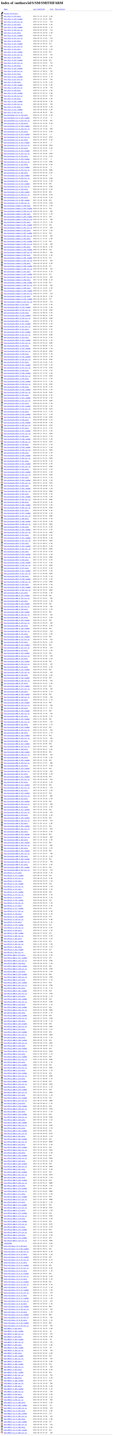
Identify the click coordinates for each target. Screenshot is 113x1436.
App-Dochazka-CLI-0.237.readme (17, 184)
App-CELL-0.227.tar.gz (13, 79)
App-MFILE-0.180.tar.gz (13, 936)
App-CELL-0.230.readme (13, 101)
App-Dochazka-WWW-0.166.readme (17, 859)
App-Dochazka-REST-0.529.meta (16, 378)
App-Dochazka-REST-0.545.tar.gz (17, 499)
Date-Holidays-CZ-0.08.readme (16, 1249)
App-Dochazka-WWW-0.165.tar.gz (17, 853)
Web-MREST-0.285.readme (13, 1356)
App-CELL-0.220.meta (12, 24)
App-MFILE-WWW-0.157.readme (15, 1098)
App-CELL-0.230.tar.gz (13, 104)
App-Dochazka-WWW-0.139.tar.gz (17, 705)
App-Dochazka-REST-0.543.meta (16, 477)
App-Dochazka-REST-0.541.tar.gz (17, 466)
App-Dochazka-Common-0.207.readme (18, 274)
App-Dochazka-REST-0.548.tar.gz (17, 524)
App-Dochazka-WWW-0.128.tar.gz (17, 615)
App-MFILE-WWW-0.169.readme (15, 1180)
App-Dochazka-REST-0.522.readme (17, 332)
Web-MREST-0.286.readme (13, 1364)
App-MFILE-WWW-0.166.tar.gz (15, 1166)
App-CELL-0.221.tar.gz (13, 38)
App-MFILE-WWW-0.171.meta (14, 1194)
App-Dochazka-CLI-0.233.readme (17, 151)
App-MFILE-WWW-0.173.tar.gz (15, 1216)
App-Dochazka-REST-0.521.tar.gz (17, 326)
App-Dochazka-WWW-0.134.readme (17, 661)
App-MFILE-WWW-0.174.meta (14, 1218)
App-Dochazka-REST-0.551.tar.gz (17, 540)
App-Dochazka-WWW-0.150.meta (16, 766)
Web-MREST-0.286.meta (13, 1361)
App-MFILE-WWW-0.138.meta (14, 963)
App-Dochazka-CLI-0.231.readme (17, 134)
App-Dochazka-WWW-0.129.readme (17, 620)
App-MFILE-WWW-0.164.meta (14, 1153)
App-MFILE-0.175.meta (13, 889)
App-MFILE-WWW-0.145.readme (15, 1015)
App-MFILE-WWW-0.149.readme (15, 1048)
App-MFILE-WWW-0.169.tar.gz (15, 1183)
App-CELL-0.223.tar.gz (13, 55)
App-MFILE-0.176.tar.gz (13, 903)
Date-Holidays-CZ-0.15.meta (15, 1287)
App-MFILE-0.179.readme (13, 925)
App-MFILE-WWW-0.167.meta (14, 1169)
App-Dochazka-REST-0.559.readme (17, 587)
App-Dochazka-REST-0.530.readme (17, 389)
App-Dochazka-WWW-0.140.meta (16, 708)
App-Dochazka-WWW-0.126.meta (16, 601)
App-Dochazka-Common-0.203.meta (17, 238)
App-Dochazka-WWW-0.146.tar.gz (17, 738)
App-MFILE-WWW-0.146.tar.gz (15, 1026)
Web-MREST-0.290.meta (13, 1394)
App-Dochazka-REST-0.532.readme (17, 406)
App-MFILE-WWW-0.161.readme (15, 1131)
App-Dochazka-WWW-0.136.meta (16, 675)
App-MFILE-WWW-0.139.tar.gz (15, 977)
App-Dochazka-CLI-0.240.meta (16, 197)
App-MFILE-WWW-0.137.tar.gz (15, 960)
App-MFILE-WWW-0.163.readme (15, 1147)
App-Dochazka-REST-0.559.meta (16, 584)
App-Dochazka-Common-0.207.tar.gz (18, 277)
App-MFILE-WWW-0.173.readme (15, 1213)
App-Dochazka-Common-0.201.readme (18, 225)
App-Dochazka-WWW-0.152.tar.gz (17, 787)
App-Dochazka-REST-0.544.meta (16, 486)
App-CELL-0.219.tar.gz (13, 22)
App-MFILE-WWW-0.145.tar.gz (15, 1018)
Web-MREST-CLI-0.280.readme (15, 1405)
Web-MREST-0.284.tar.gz (13, 1350)
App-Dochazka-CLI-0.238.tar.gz (17, 195)
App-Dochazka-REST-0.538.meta (16, 436)
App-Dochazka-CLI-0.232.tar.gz (17, 145)
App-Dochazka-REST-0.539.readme (17, 447)
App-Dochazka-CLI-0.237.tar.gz (17, 186)
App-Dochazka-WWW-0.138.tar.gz (17, 697)
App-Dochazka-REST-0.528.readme (17, 373)
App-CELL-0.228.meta (12, 82)
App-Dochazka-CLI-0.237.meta (16, 181)
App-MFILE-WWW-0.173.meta (14, 1210)
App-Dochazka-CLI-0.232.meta (16, 140)
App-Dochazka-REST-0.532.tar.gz (17, 409)
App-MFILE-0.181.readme (13, 941)
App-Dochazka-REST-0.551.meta (16, 535)
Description (60, 9)
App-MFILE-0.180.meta (13, 930)
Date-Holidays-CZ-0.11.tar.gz (16, 1268)
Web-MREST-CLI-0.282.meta (14, 1411)
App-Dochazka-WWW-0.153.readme (17, 793)
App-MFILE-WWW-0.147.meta (14, 1029)
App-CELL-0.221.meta (12, 33)
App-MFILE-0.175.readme (13, 892)
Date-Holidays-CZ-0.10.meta (15, 1254)
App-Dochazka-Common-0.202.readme (18, 233)
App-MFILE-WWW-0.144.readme (15, 1007)
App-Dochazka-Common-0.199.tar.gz (18, 211)
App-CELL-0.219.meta (12, 16)
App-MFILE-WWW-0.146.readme (15, 1024)
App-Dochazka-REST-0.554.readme (17, 546)
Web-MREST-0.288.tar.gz (13, 1383)
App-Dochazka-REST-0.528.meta (16, 370)
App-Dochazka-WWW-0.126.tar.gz (17, 606)
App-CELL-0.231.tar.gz (13, 112)
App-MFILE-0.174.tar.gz (13, 886)
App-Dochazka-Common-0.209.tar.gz (18, 293)
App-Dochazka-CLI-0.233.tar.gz (17, 153)
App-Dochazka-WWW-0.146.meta (16, 733)
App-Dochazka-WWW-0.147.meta (16, 741)
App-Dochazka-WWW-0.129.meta (16, 617)
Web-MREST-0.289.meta (13, 1386)
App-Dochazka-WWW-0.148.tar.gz (17, 755)
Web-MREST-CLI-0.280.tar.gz (15, 1408)
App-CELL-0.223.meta (12, 49)
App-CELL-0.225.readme (13, 60)
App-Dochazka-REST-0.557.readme (17, 571)
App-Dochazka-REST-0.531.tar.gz (17, 400)
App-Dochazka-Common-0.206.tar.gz (18, 269)
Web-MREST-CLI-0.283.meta (14, 1419)
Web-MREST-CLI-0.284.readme (15, 1430)
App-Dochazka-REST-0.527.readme (17, 365)
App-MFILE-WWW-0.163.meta (14, 1144)
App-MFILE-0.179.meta (13, 922)
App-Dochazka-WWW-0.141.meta (16, 716)
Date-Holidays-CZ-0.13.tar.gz (16, 1284)
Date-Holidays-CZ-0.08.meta (15, 1246)
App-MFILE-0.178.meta (13, 914)
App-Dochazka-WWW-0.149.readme (17, 760)
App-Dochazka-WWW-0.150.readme (17, 768)
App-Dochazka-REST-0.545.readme (17, 497)
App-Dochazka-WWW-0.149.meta (16, 757)
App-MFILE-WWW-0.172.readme (15, 1205)
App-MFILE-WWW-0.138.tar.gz (15, 969)
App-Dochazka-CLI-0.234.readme (17, 159)
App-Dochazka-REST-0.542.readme (17, 472)
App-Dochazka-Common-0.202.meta (17, 230)
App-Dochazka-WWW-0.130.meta (16, 626)
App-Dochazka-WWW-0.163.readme (17, 834)
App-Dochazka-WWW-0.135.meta (16, 667)
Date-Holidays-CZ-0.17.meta (15, 1295)
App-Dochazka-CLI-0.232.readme (17, 142)
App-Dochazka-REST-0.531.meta (16, 395)
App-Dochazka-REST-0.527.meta (16, 362)
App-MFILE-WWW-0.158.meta (14, 1103)
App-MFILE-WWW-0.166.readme (15, 1164)
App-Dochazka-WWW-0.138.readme (17, 694)
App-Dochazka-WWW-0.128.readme (17, 612)
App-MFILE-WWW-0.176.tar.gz (15, 1240)
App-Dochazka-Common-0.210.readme (18, 299)
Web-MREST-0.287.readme (13, 1372)
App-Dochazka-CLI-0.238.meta (16, 189)
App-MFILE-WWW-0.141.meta (14, 980)
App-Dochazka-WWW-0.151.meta (16, 774)
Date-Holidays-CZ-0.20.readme (16, 1323)
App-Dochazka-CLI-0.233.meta (16, 148)
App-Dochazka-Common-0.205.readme (18, 258)
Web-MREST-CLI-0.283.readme (15, 1422)
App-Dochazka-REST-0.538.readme (17, 439)
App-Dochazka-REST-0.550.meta (16, 527)
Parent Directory (11, 13)
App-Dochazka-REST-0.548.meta (16, 518)
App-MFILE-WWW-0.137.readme (15, 958)
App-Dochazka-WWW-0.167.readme (17, 867)
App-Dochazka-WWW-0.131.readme (17, 637)
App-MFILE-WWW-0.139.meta (14, 971)
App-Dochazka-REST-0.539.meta (16, 444)
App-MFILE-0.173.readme (13, 875)
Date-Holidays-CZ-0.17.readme (16, 1298)
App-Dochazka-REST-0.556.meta (16, 560)
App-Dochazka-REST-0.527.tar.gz (17, 367)
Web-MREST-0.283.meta (13, 1337)
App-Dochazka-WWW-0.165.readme (17, 851)
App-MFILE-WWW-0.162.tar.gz (15, 1142)
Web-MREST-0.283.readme (13, 1339)
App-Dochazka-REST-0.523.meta (16, 337)
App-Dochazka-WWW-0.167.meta (16, 864)
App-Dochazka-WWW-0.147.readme (17, 744)
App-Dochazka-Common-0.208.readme (18, 282)
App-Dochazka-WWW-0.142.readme (17, 727)
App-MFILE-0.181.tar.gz (13, 944)
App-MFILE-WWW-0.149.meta (14, 1046)
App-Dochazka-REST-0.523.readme (17, 340)
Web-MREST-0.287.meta (13, 1369)
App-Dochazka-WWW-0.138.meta (16, 691)
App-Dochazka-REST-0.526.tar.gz (17, 359)
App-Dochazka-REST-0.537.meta (16, 428)
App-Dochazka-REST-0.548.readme (17, 521)
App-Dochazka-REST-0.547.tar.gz (17, 516)
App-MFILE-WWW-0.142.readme (15, 991)
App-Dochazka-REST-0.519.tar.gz (17, 310)
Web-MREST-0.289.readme (13, 1389)
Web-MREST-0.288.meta (13, 1378)
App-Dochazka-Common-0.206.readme (18, 266)
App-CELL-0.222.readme (13, 44)
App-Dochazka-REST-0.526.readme (17, 357)
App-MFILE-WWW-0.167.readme (15, 1172)
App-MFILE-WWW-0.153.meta (14, 1070)
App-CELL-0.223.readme (13, 52)
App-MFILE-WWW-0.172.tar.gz (15, 1207)
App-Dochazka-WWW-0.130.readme (17, 628)
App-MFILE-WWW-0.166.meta (14, 1161)
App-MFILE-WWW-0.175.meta (14, 1227)
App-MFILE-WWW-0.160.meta (14, 1120)
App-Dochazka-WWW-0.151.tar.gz (17, 779)
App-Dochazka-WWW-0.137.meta (16, 683)
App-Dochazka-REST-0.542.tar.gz (17, 475)
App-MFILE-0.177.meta (13, 906)
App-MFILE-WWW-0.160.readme (15, 1122)
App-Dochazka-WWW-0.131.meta (16, 634)
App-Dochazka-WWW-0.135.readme (17, 669)
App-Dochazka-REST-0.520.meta (16, 313)
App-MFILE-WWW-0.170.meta (14, 1186)
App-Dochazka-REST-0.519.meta (16, 304)
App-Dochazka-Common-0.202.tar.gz (18, 236)
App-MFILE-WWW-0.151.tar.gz (15, 1059)
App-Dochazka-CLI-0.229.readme (17, 118)
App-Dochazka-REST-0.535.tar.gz (17, 417)
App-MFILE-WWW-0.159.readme (15, 1114)
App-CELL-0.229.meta (12, 90)
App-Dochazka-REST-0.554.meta (16, 543)
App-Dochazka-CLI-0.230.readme (17, 126)
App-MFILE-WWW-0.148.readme (15, 1040)
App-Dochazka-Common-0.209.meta (17, 288)
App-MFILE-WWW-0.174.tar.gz (15, 1224)
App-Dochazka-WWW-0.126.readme (17, 604)
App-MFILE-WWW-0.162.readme (15, 1139)
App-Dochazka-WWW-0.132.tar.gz (17, 647)
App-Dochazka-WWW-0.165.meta (16, 848)
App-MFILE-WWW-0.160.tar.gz (15, 1125)
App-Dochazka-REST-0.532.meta (16, 403)
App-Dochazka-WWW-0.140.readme (17, 711)
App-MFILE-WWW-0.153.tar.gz (15, 1076)
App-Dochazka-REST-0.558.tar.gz (17, 582)
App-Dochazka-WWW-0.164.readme (17, 842)
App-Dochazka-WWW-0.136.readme (17, 678)
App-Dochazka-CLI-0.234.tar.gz (17, 162)
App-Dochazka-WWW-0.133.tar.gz (17, 656)
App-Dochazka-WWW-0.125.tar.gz (17, 598)
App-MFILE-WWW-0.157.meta (14, 1095)
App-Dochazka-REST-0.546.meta (16, 502)
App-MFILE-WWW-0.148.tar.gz (15, 1043)
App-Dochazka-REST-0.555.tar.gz (17, 557)
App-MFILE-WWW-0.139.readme (15, 974)
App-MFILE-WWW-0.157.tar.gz (15, 1100)
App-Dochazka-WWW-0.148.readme (17, 752)
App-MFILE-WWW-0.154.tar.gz (15, 1084)
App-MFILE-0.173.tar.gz (13, 878)
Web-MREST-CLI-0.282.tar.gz (15, 1416)
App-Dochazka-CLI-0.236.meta (16, 173)
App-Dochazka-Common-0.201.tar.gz (18, 227)
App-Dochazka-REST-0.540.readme (17, 455)
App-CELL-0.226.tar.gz (13, 71)
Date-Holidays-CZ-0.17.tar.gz (16, 1301)
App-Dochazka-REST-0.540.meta (16, 453)
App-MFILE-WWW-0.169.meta (14, 1177)
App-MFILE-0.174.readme (13, 884)
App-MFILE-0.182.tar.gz (13, 952)
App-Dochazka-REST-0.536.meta (16, 420)
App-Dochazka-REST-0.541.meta (16, 461)
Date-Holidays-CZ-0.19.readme (16, 1315)
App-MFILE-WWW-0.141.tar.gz (15, 985)
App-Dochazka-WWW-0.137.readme (17, 686)
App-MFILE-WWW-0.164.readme (15, 1155)
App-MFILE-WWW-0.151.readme (15, 1057)
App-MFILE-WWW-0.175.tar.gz (15, 1232)
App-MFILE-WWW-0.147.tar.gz (15, 1035)
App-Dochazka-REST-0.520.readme (17, 315)
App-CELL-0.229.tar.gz (13, 96)
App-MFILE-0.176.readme (13, 900)
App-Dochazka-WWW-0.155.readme (17, 809)
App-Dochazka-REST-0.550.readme (17, 529)
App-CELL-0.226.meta (12, 66)
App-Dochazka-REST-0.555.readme (17, 554)
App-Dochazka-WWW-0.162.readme (17, 826)
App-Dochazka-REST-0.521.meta (16, 321)
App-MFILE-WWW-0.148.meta (14, 1037)
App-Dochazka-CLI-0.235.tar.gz (17, 170)
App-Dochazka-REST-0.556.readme (17, 562)
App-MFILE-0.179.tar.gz (13, 927)
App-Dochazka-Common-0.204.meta (17, 247)
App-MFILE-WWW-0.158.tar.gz (15, 1109)
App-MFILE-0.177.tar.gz (13, 911)
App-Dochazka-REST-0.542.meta (16, 469)
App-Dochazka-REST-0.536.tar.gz (17, 425)
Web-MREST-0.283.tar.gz (13, 1342)
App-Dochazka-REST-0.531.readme (17, 398)
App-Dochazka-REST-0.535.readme (17, 414)
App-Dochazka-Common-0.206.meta (17, 263)
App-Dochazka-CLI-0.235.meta (16, 164)
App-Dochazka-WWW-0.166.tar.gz (17, 862)
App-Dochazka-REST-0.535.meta (16, 411)
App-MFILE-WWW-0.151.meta (14, 1054)
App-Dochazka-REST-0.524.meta (16, 346)
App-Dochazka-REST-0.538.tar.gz (17, 442)
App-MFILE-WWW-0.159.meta (14, 1111)
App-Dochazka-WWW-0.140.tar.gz (17, 713)
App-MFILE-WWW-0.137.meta (14, 955)
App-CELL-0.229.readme (13, 93)
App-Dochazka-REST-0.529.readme (17, 381)
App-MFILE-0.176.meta (13, 897)
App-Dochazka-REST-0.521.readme (17, 324)
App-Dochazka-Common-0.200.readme (18, 217)
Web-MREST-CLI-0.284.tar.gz (15, 1433)
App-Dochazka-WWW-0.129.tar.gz (17, 623)
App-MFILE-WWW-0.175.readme (15, 1229)
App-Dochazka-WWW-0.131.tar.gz (17, 639)
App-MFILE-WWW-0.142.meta (14, 988)
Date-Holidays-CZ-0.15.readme (16, 1290)
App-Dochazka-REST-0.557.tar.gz (17, 573)
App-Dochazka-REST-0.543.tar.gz (17, 483)
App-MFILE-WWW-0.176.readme (15, 1238)
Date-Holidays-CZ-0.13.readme (16, 1282)
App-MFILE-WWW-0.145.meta (14, 1013)
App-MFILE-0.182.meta (13, 947)
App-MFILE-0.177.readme (13, 908)
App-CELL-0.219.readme (13, 19)
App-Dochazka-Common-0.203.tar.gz (18, 244)
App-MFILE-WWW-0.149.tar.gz (15, 1051)
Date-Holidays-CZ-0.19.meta (15, 1312)
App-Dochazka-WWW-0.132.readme (17, 645)
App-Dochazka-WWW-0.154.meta (16, 798)
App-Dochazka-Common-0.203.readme (18, 241)
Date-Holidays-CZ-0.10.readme (16, 1257)
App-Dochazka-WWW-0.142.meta (16, 724)
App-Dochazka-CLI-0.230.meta (16, 123)
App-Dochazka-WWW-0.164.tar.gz (17, 845)
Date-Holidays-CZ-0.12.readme (16, 1273)
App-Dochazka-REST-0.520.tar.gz (17, 318)
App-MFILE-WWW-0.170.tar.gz (15, 1191)
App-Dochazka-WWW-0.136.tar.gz (17, 680)
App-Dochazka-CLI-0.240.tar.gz (17, 203)
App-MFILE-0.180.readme (13, 933)
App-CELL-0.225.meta (12, 57)
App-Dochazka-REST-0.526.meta (16, 354)
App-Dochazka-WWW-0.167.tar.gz (17, 870)
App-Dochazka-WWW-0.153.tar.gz (17, 796)
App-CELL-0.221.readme (13, 35)
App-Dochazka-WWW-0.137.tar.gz (17, 689)
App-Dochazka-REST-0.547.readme (17, 513)
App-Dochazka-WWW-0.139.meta (16, 700)
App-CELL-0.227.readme (13, 77)
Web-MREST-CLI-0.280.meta (14, 1402)
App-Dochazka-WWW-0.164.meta (16, 840)
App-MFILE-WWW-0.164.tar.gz (15, 1158)
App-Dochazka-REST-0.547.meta (16, 510)
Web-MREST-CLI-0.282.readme (15, 1413)
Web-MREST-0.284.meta (13, 1345)
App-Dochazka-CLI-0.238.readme (17, 192)
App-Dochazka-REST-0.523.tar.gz (17, 343)
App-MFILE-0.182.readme (13, 949)
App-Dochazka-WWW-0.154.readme (17, 801)
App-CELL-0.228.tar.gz (13, 88)
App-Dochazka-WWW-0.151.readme (17, 777)
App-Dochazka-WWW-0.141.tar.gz (17, 722)
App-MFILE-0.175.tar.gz (13, 895)
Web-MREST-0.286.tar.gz (13, 1367)
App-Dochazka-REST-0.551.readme (17, 538)
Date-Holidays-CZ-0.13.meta (15, 1279)
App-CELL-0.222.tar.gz (13, 46)
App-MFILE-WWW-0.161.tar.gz (15, 1133)
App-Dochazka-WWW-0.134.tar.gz (17, 664)
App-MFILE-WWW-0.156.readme (15, 1089)
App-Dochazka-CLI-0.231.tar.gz (17, 137)
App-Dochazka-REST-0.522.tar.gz (17, 335)
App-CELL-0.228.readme (13, 85)
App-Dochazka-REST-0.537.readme (17, 431)
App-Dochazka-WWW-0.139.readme (17, 702)
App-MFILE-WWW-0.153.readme (15, 1073)
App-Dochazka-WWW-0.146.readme (17, 735)
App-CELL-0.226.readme (13, 68)
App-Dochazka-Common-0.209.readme (18, 291)
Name (6, 9)
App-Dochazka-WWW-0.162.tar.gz (17, 829)
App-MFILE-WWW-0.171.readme (15, 1197)
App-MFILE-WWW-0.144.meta (14, 1004)
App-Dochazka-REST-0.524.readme (17, 348)
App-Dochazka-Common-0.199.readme (18, 208)
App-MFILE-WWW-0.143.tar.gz (15, 1002)
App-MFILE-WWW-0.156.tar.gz (15, 1092)
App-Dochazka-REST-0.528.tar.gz (17, 376)
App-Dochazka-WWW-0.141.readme (17, 719)
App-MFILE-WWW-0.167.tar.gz (15, 1175)
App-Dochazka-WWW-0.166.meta (16, 856)
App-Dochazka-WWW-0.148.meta (16, 749)
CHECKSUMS (8, 1243)
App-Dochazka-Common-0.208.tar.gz (18, 285)
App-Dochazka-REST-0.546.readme (17, 505)
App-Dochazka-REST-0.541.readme (17, 464)
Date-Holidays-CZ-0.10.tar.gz (16, 1260)
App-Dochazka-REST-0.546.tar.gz (17, 507)
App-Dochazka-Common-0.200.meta (17, 214)
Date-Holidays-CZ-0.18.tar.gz (16, 1309)
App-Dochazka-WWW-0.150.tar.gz (17, 771)
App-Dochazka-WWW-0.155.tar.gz (17, 812)
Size (51, 9)
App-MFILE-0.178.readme (13, 917)
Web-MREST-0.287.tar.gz (13, 1375)
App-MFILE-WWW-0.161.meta (14, 1128)
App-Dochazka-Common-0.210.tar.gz (18, 302)
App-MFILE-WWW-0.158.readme (15, 1106)
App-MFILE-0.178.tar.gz (13, 919)
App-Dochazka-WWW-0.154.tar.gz (17, 804)
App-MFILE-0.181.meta (13, 938)
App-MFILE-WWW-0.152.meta (14, 1062)
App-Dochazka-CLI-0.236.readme (17, 175)
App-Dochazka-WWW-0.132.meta (16, 642)
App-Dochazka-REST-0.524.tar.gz (17, 351)
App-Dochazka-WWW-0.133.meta (16, 650)
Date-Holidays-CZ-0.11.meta (15, 1262)
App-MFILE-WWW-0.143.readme (15, 999)
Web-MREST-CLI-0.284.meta (14, 1427)
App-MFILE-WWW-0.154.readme (15, 1081)
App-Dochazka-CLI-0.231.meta (16, 131)
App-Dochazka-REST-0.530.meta (16, 387)
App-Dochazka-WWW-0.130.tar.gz (17, 631)
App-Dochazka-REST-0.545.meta (16, 494)
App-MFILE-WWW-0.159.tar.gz (15, 1117)
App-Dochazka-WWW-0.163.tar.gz (17, 837)
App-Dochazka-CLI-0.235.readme (17, 167)
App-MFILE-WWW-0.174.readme (15, 1221)
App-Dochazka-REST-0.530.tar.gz (17, 392)
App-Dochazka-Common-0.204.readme (18, 249)
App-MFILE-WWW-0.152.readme (15, 1065)
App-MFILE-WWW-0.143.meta (14, 996)
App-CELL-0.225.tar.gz (13, 63)
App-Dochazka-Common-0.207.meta (17, 271)
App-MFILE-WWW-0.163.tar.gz (15, 1150)
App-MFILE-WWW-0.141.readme (15, 982)
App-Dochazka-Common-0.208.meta (17, 280)
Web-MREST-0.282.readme (13, 1331)
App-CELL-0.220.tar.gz (13, 30)
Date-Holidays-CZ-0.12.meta (15, 1271)
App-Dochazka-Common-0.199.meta (17, 206)
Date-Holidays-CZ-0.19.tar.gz (16, 1317)
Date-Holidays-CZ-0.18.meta (15, 1304)
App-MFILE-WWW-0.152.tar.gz (15, 1067)
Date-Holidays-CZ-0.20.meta (15, 1320)
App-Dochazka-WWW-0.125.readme (17, 595)
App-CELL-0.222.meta (12, 41)
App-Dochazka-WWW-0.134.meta (16, 658)
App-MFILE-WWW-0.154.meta (14, 1078)
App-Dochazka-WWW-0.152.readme (17, 785)
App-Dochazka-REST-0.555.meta (16, 551)
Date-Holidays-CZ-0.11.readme (16, 1265)
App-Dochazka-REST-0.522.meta (16, 329)
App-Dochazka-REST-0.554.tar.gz (17, 549)
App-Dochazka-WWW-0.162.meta (16, 823)
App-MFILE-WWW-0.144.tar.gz (15, 1010)
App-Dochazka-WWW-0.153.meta (16, 790)
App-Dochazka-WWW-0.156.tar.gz (17, 820)
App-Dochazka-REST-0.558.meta (16, 576)
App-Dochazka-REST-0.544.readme (17, 488)
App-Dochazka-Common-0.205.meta (17, 255)
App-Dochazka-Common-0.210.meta (17, 296)
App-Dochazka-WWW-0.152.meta (16, 782)
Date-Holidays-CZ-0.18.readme (16, 1306)
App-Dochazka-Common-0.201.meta (17, 222)
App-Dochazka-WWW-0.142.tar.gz (17, 730)
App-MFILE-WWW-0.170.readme (15, 1188)
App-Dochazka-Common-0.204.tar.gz (18, 252)
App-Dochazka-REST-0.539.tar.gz (17, 450)
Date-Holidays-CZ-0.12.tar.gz (16, 1276)
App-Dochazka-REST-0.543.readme (17, 480)
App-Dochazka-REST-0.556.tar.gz (17, 565)
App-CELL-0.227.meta (12, 74)
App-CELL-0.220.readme (13, 27)
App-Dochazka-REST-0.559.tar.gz (17, 590)
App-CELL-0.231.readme (13, 109)
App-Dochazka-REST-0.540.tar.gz (17, 458)
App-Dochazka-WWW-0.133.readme (17, 653)
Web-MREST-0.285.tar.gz (13, 1358)
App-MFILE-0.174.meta (13, 881)
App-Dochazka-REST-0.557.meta (16, 568)
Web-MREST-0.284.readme (13, 1347)
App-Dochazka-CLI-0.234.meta (16, 156)
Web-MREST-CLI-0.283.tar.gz (15, 1424)
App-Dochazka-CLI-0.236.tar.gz (17, 178)
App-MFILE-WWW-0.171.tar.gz (15, 1199)
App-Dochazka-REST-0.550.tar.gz (17, 532)
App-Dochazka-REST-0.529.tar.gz (17, 384)
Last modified (39, 9)
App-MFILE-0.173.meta (13, 873)
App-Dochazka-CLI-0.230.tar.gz (17, 129)
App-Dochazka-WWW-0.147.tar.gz (17, 746)
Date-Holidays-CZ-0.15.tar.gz (16, 1293)
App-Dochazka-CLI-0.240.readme (17, 200)
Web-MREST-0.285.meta (13, 1353)
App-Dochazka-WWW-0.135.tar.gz (17, 672)
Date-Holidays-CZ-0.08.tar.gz (16, 1251)
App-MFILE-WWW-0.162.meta (14, 1136)
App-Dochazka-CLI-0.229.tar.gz (17, 120)
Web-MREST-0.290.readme (13, 1397)
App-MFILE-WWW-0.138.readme (15, 966)
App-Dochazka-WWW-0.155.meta (16, 807)
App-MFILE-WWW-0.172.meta (14, 1202)
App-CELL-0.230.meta (12, 98)
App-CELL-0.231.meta (12, 107)
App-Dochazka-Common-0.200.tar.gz (18, 219)
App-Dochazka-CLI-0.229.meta (16, 115)
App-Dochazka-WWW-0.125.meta (16, 593)
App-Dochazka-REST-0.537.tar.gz (17, 433)
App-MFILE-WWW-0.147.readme (15, 1032)
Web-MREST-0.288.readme (13, 1380)
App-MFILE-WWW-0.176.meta (14, 1235)
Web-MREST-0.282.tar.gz (13, 1334)
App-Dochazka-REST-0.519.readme (17, 307)
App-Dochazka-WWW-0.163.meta (16, 831)
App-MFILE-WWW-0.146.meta (14, 1021)
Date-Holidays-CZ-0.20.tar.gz (16, 1326)
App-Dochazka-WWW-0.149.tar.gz (17, 763)
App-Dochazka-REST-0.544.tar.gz (17, 491)
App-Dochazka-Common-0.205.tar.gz (18, 260)
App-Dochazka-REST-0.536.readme (17, 422)
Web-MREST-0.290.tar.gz (13, 1400)
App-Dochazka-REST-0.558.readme (17, 579)
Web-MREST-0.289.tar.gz (13, 1391)
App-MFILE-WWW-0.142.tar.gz (15, 993)
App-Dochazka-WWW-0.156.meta (16, 815)
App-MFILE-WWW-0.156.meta (14, 1087)
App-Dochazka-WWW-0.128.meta (16, 609)
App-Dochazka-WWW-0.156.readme (17, 818)
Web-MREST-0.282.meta (13, 1328)
